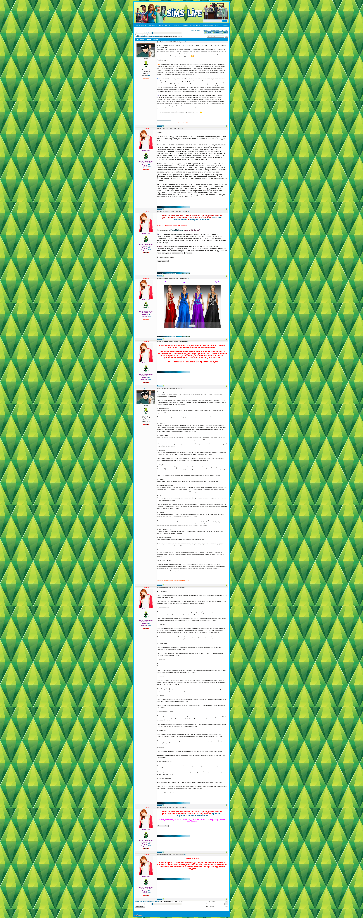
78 (188, 211)
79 (188, 278)
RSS (226, 30)
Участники (205, 30)
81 (185, 388)
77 (185, 128)
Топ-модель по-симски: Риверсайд (169, 36)
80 (188, 341)
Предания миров (154, 36)
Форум (137, 36)
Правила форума (214, 30)
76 (185, 42)
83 (185, 807)
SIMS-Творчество (144, 36)
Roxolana (149, 34)
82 (185, 587)
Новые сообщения (195, 30)
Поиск (221, 30)
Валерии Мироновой (199, 220)
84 (185, 854)
